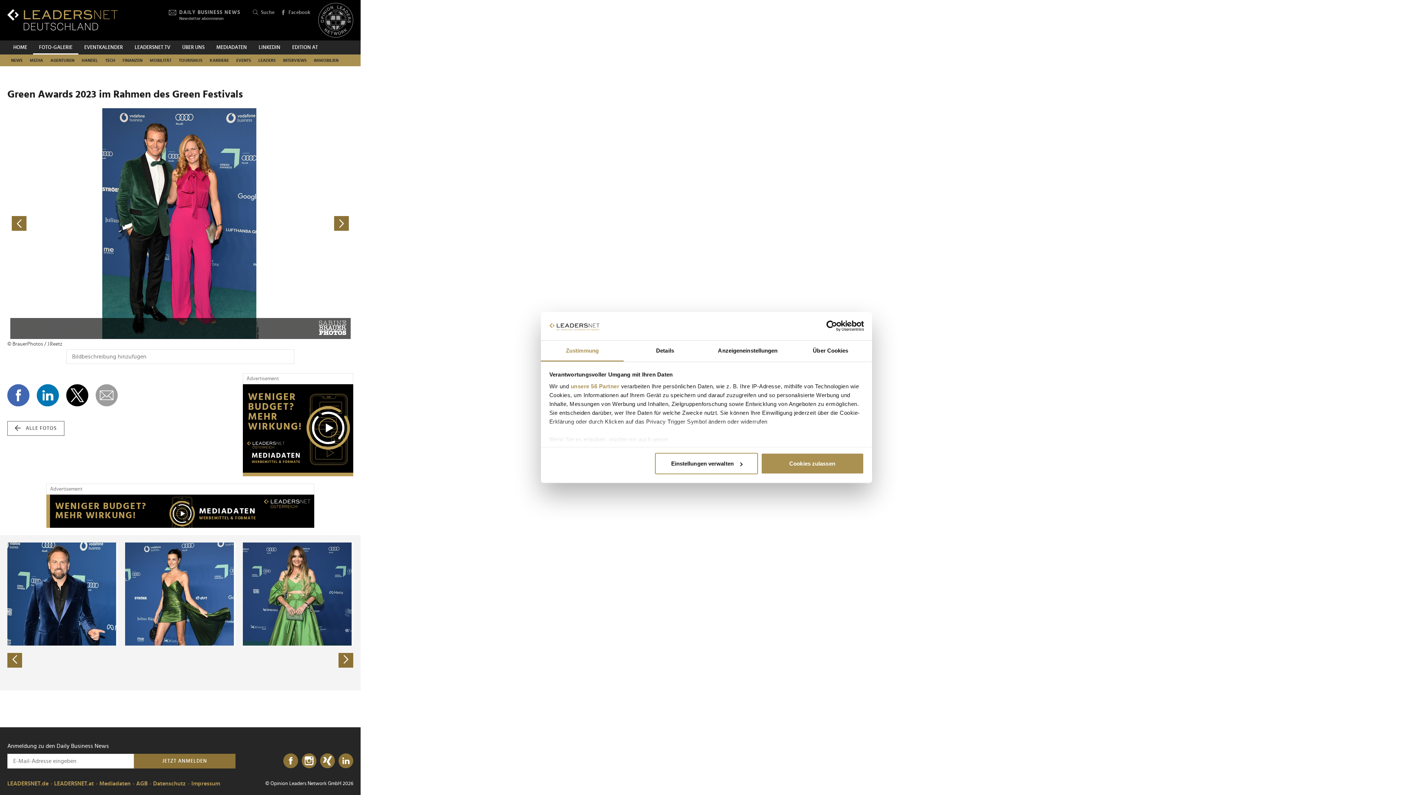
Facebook (299, 12)
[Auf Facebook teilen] (18, 395)
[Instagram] (309, 761)
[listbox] (180, 613)
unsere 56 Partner (595, 386)
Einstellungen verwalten (702, 463)
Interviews (295, 60)
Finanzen (132, 60)
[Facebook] (290, 761)
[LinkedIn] (346, 761)
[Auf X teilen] (77, 395)
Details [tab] (665, 350)
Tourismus (190, 60)
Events (243, 60)
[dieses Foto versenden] (107, 395)
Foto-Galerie (55, 47)
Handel (90, 60)
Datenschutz (169, 784)
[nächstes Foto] (266, 223)
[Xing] (327, 761)
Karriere (219, 60)
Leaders (267, 60)
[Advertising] (298, 430)
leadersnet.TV (152, 47)
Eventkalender (103, 47)
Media (36, 60)
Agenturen (62, 60)
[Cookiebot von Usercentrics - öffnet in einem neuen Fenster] (832, 326)
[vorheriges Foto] (93, 223)
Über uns (193, 47)
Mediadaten (231, 47)
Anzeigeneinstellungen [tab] (748, 350)
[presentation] (14, 660)
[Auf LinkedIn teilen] (48, 395)
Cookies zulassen (812, 463)
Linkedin (269, 47)
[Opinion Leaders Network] (335, 20)
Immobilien (326, 60)
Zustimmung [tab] (582, 350)
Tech (110, 60)
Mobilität (160, 60)
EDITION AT (305, 47)
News (16, 60)
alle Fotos (41, 428)
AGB (142, 784)
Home (20, 47)
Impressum (205, 784)
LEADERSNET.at (74, 784)
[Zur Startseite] (62, 19)
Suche (268, 12)
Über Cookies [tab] (830, 350)
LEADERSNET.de (28, 784)
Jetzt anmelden (184, 761)
